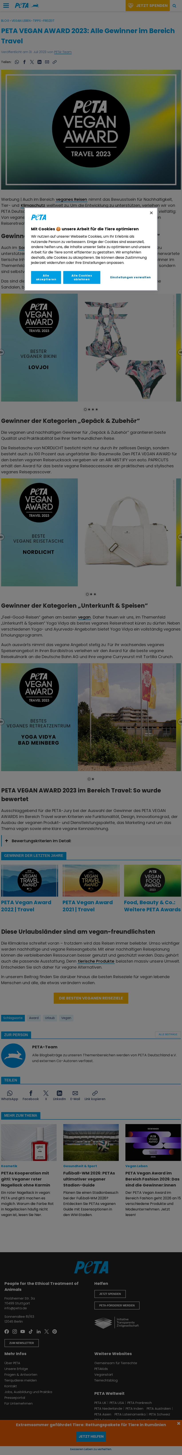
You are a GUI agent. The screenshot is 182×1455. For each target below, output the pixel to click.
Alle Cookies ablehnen (81, 277)
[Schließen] (151, 213)
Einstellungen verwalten (130, 277)
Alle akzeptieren (46, 277)
